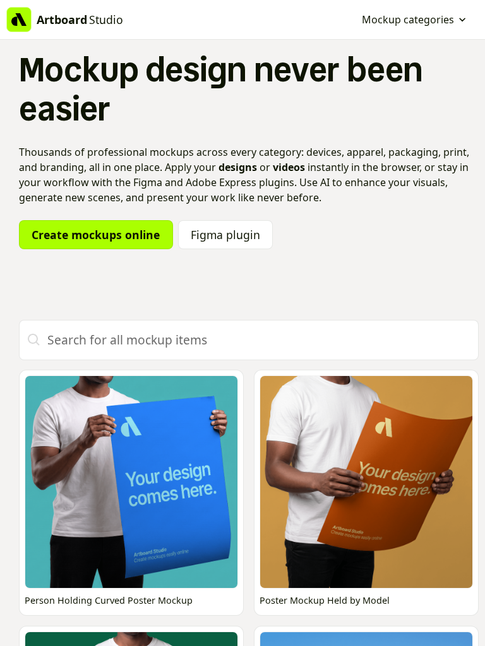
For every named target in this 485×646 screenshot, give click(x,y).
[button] (414, 19)
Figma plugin (225, 234)
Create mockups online (96, 234)
